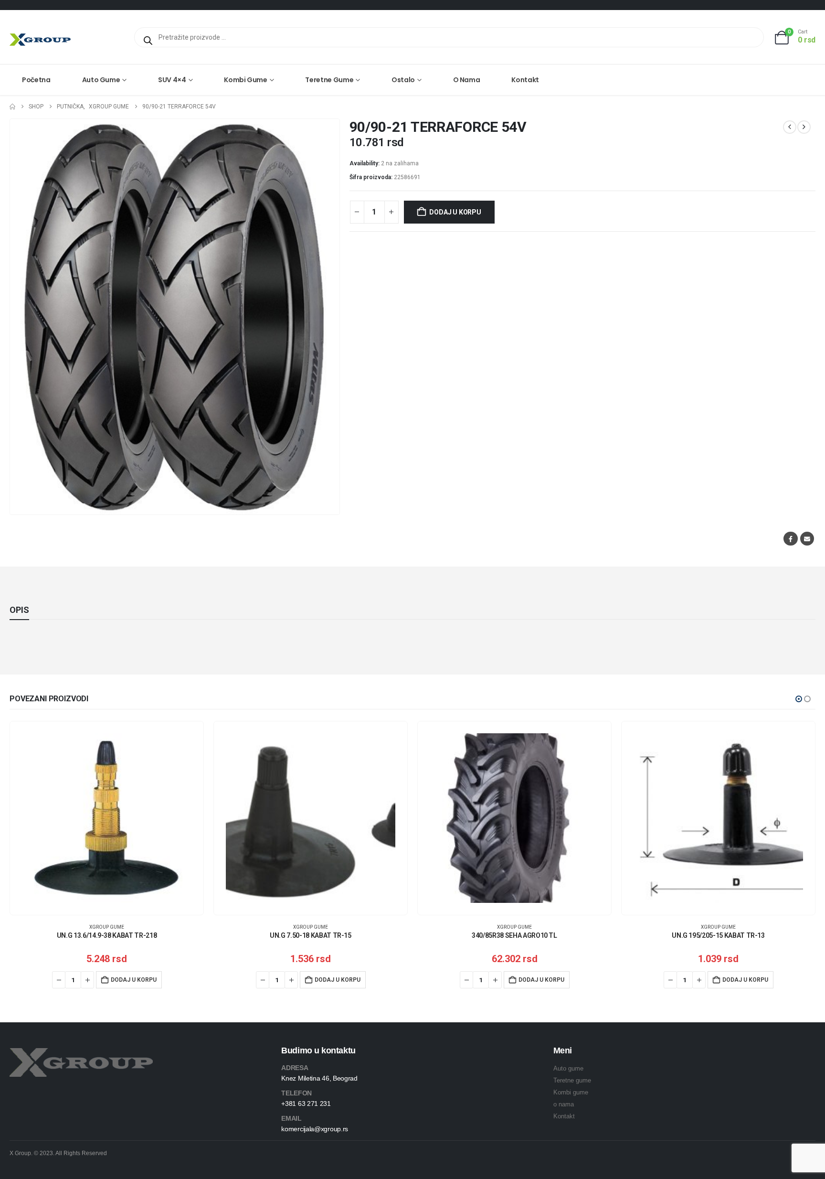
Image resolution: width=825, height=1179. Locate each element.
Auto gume (101, 80)
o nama (563, 1104)
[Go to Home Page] (12, 107)
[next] (804, 127)
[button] (798, 699)
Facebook (790, 539)
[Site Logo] (40, 39)
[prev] (789, 127)
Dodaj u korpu (455, 212)
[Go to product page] (106, 818)
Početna (36, 80)
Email (807, 539)
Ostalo (403, 80)
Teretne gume (329, 80)
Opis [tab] (19, 610)
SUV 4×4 (172, 80)
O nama (466, 80)
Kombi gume (245, 80)
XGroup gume (106, 927)
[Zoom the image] (81, 1053)
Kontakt (525, 80)
